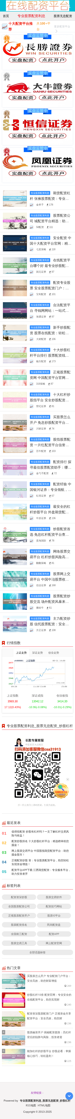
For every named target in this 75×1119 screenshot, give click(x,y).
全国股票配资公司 (19, 906)
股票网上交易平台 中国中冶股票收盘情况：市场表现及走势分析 (50, 579)
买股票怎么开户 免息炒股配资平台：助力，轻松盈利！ (50, 422)
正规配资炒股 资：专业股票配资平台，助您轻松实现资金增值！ (40, 862)
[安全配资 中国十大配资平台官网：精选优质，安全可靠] (15, 243)
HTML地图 (44, 1105)
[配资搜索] (68, 6)
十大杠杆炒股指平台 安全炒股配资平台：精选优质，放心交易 (50, 400)
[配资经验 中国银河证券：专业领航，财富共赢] (15, 489)
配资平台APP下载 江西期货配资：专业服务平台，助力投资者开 (41, 871)
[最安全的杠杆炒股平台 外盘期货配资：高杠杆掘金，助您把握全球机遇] (15, 511)
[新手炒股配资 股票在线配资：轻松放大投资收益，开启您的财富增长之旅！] (15, 332)
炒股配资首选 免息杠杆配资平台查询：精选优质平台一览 (50, 534)
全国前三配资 (19, 934)
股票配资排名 (19, 924)
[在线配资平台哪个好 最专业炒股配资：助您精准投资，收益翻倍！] (15, 265)
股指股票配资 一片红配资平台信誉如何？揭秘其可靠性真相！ (50, 445)
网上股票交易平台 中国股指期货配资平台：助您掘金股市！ (40, 852)
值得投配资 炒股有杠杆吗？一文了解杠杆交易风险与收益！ (40, 833)
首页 (6, 16)
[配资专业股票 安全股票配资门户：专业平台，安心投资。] (15, 288)
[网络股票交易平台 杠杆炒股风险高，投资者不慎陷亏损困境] (15, 556)
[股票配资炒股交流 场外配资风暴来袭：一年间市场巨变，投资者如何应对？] (15, 601)
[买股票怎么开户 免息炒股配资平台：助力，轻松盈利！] (15, 422)
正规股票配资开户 (19, 915)
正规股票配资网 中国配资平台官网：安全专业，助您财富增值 (50, 377)
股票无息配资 (63, 16)
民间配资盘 (54, 924)
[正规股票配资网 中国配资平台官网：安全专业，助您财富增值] (15, 377)
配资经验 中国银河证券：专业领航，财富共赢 (50, 489)
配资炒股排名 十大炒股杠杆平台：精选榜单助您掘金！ (40, 843)
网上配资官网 (54, 943)
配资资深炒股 (19, 897)
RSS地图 (31, 1105)
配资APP (54, 934)
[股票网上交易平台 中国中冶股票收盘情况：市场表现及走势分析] (15, 579)
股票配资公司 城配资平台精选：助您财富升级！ (50, 221)
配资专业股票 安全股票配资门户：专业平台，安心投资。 (50, 288)
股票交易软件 (54, 897)
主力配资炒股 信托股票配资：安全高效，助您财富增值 (50, 624)
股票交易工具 (19, 943)
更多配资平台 (62, 26)
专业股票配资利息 (31, 15)
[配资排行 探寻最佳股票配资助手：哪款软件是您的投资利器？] (15, 467)
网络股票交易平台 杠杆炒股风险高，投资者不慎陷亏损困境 (50, 557)
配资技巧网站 (54, 906)
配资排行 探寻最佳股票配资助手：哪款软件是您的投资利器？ (50, 467)
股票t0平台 (54, 915)
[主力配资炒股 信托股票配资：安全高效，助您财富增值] (15, 623)
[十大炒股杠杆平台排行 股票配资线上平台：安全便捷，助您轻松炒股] (15, 355)
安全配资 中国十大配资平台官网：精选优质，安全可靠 (50, 243)
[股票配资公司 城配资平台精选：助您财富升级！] (15, 220)
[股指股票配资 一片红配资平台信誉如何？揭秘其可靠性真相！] (15, 444)
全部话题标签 (37, 952)
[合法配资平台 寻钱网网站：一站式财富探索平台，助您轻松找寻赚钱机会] (15, 310)
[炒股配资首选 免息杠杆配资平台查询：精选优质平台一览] (15, 534)
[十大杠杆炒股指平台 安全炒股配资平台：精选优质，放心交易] (15, 400)
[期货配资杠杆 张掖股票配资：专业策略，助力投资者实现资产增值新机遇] (15, 198)
